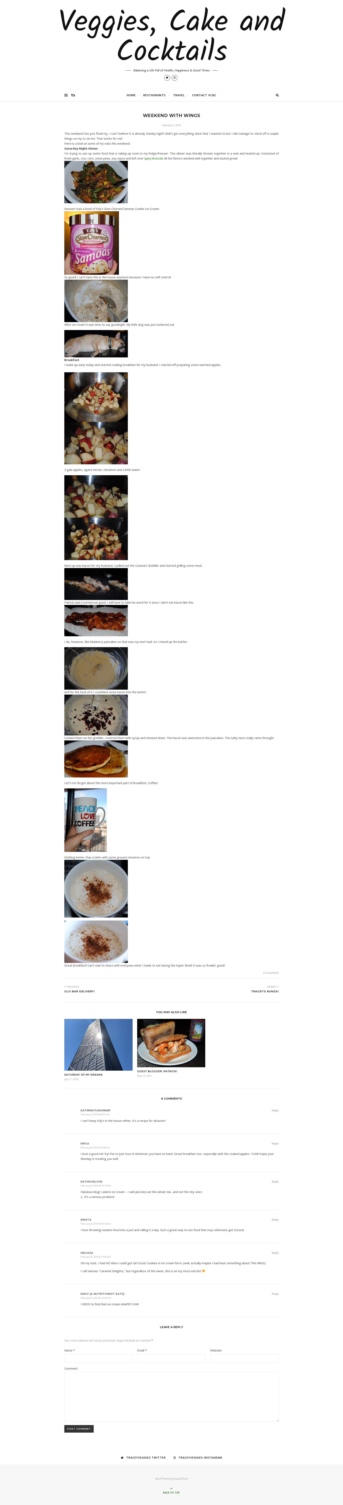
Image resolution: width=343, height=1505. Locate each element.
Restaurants (154, 95)
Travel (179, 95)
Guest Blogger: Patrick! (157, 1071)
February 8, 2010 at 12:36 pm (96, 1297)
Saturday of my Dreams (83, 1074)
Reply (275, 1110)
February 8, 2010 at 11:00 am (96, 1256)
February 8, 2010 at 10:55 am (96, 1223)
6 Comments (271, 973)
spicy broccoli (153, 158)
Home (131, 95)
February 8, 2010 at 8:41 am (95, 1114)
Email (142, 1350)
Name (69, 1350)
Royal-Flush (181, 1478)
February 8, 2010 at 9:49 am (95, 1147)
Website (216, 1350)
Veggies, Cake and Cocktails (171, 38)
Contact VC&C (204, 95)
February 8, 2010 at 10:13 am (96, 1185)
